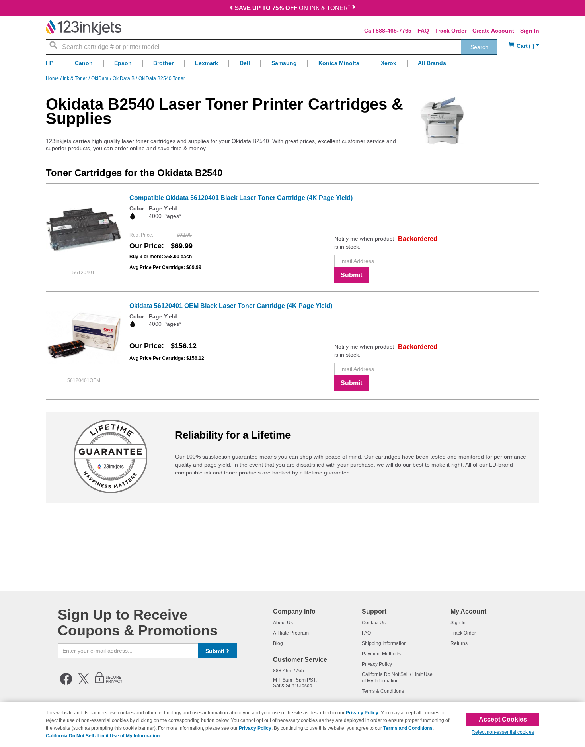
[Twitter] (84, 683)
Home (53, 78)
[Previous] (231, 8)
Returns (459, 643)
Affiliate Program (291, 633)
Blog (278, 643)
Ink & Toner (75, 78)
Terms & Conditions (383, 691)
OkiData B (124, 78)
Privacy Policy (377, 664)
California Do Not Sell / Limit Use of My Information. (103, 736)
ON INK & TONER (292, 7)
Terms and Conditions (408, 728)
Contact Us (374, 622)
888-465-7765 (393, 30)
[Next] (354, 8)
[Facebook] (66, 683)
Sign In (529, 30)
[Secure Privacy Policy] (109, 683)
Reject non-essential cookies (503, 732)
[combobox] (271, 47)
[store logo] (83, 27)
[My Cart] (524, 46)
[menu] (292, 65)
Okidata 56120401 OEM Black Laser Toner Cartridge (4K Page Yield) (230, 305)
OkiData (100, 78)
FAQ (423, 30)
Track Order (450, 30)
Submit (351, 275)
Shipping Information (384, 643)
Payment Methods (381, 654)
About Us (283, 622)
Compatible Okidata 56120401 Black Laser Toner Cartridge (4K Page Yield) (241, 197)
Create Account (493, 30)
